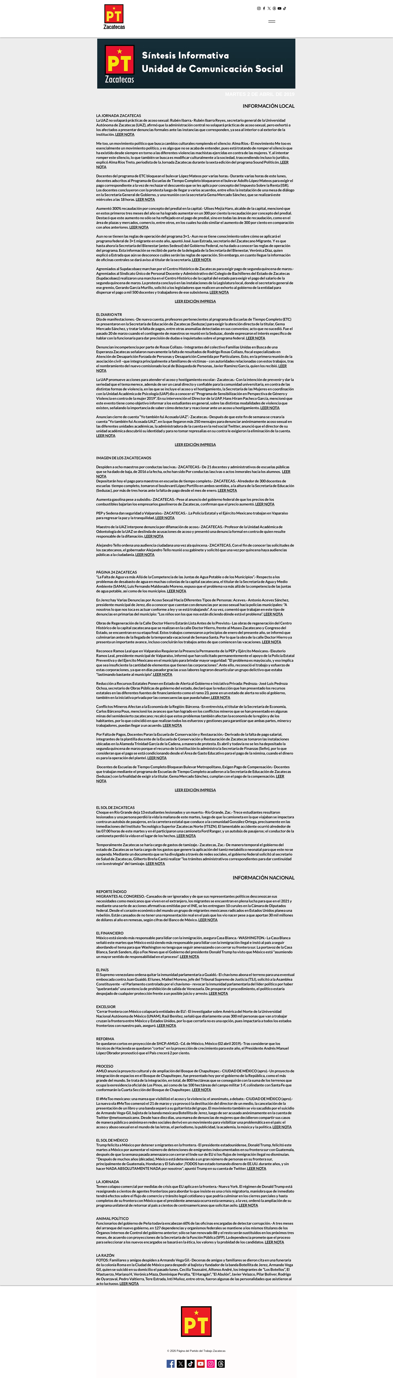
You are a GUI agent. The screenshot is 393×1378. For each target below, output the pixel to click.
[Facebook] (264, 8)
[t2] (274, 8)
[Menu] (271, 21)
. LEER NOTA (220, 697)
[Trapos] (221, 1364)
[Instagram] (259, 8)
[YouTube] (279, 8)
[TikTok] (284, 8)
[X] (269, 8)
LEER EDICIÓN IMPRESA (195, 301)
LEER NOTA (124, 134)
